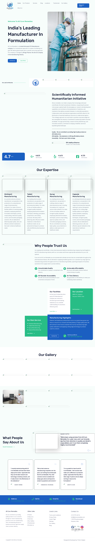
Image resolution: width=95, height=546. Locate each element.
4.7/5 (83, 156)
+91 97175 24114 (74, 336)
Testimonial (56, 3)
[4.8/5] (32, 156)
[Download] (73, 499)
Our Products (26, 3)
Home (19, 3)
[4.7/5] (77, 156)
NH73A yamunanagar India (17, 501)
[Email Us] (51, 499)
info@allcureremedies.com (59, 501)
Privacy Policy (52, 517)
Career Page (52, 519)
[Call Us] (33, 499)
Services (30, 519)
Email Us (56, 499)
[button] (83, 5)
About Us (30, 517)
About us (20, 8)
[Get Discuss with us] (64, 335)
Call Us (37, 499)
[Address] (9, 499)
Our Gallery (64, 3)
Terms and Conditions (55, 515)
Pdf (76, 501)
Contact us (31, 525)
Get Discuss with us (72, 335)
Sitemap (51, 521)
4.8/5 (38, 156)
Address (14, 499)
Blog (41, 3)
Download (79, 499)
